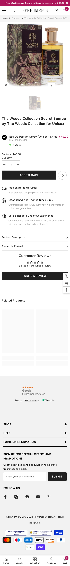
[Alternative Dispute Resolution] (41, 533)
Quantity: (7, 157)
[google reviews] (33, 390)
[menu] (4, 10)
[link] (18, 358)
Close (67, 3)
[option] (35, 55)
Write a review (35, 276)
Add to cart (29, 175)
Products (16, 18)
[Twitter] (49, 496)
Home (5, 18)
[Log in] (56, 10)
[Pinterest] (27, 496)
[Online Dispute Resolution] (16, 533)
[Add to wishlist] (62, 175)
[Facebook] (5, 496)
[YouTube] (38, 496)
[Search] (13, 10)
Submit (57, 476)
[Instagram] (16, 496)
